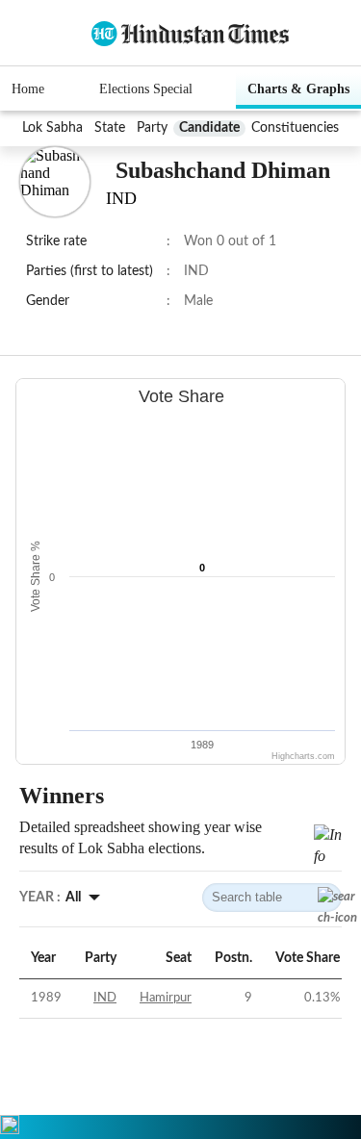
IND (104, 998)
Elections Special (146, 89)
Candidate (209, 128)
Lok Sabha (52, 128)
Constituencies (295, 128)
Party (152, 128)
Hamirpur (166, 998)
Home (28, 89)
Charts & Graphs (298, 89)
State (109, 128)
